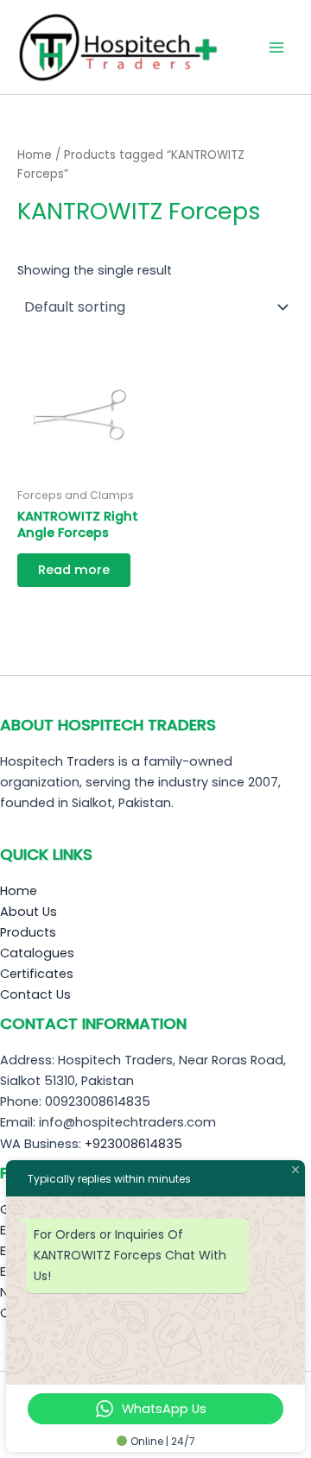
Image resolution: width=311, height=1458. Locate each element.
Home (34, 155)
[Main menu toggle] (276, 46)
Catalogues (37, 953)
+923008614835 (133, 1143)
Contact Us (35, 994)
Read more (74, 569)
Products (28, 932)
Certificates (36, 973)
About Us (28, 911)
